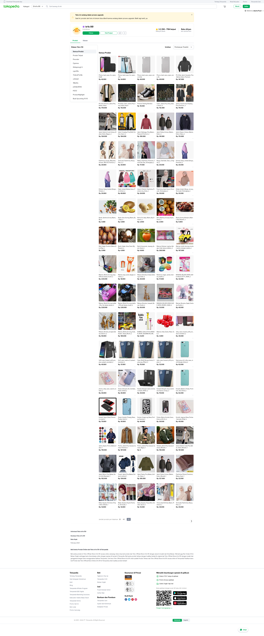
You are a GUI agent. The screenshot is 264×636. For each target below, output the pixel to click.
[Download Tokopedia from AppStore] (180, 598)
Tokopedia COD (102, 579)
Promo (245, 1)
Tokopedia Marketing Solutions (80, 594)
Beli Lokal (73, 607)
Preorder (76, 59)
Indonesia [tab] (177, 620)
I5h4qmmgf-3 (77, 67)
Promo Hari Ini (74, 604)
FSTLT (75, 91)
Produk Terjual (78, 55)
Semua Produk (78, 51)
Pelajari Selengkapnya (163, 608)
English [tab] (186, 620)
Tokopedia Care (256, 1)
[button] (254, 11)
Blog (71, 585)
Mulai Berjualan (234, 1)
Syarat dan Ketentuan (104, 603)
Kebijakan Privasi (102, 607)
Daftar (246, 6)
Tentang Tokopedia (220, 1)
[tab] (75, 40)
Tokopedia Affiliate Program (79, 588)
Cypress (76, 63)
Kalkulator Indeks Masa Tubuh (79, 598)
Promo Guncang (75, 610)
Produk (75, 40)
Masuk (237, 6)
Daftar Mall (100, 593)
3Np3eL (75, 83)
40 (124, 519)
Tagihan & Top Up (102, 576)
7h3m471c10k (77, 75)
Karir (71, 582)
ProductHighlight (78, 95)
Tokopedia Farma (75, 601)
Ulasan (85, 40)
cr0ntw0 (76, 79)
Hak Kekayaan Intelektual (78, 579)
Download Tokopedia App (14, 1)
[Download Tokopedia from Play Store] (180, 593)
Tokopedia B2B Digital (77, 591)
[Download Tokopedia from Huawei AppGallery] (180, 603)
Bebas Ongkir (101, 582)
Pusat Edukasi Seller (104, 590)
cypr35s (76, 71)
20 (120, 519)
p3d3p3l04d (77, 87)
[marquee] (132, 17)
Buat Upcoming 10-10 (80, 98)
